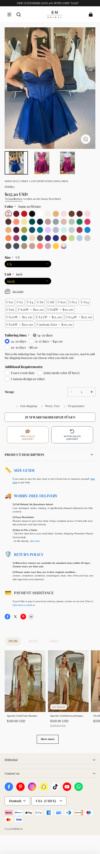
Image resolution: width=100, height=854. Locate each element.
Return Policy (28, 554)
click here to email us (24, 605)
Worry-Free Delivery (35, 495)
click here (35, 541)
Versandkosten (13, 198)
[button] (9, 14)
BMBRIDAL (17, 828)
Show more (48, 739)
